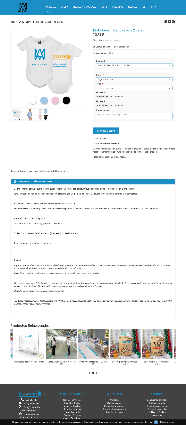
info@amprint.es (31, 403)
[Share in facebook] (166, 22)
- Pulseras (76, 415)
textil (41, 171)
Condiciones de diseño (157, 400)
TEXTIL (104, 7)
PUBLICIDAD (117, 7)
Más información (166, 422)
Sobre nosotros (114, 403)
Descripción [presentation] (23, 182)
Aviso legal (157, 415)
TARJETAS (51, 7)
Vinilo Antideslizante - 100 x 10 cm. (93, 363)
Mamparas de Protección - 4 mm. (29, 362)
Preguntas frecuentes (114, 406)
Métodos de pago (157, 403)
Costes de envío (103, 47)
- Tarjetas (66, 400)
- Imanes (66, 418)
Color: (100, 75)
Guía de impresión (114, 412)
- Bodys (76, 403)
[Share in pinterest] (173, 22)
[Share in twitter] (169, 22)
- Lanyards (75, 412)
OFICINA (64, 7)
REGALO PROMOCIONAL (84, 7)
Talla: (99, 84)
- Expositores (76, 418)
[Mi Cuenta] (144, 6)
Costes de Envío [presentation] (44, 182)
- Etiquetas (68, 403)
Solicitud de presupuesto (114, 409)
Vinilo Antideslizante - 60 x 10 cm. (61, 363)
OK (156, 422)
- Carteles (67, 415)
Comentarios (103, 110)
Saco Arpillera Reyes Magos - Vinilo (157, 363)
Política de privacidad (157, 409)
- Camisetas (76, 400)
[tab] (21, 181)
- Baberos (76, 409)
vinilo (52, 171)
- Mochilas (77, 406)
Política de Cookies (157, 412)
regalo (36, 171)
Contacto (114, 400)
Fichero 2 (100, 101)
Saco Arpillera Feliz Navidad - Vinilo (125, 363)
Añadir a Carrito (107, 130)
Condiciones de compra (157, 406)
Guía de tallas (100, 138)
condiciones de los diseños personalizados (45, 291)
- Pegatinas (67, 406)
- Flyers (67, 412)
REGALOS (132, 7)
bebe (47, 171)
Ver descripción (122, 47)
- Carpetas (67, 409)
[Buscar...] (48, 12)
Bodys (23, 171)
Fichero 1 (100, 92)
